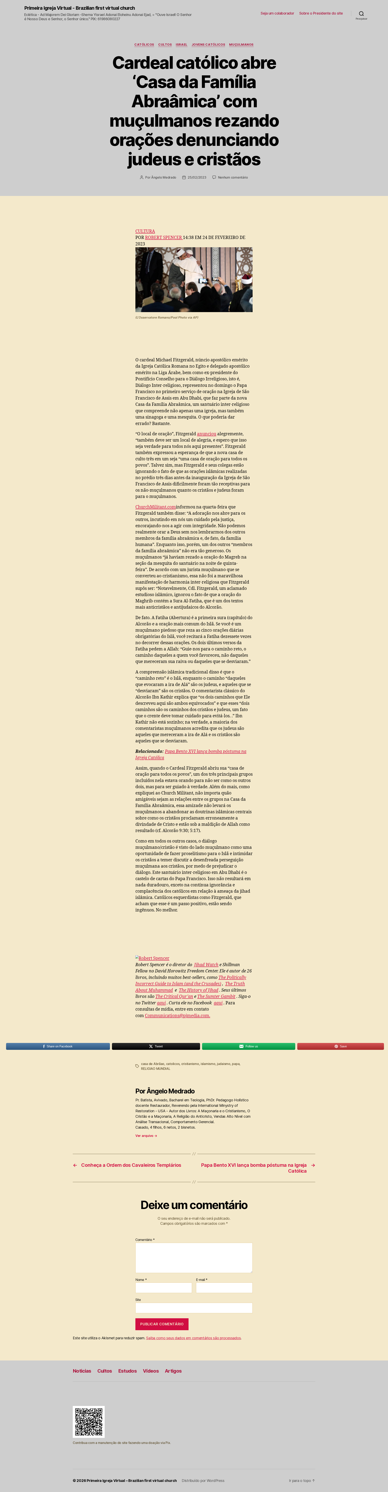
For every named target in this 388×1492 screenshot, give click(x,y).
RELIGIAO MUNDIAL (155, 1069)
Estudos (127, 1371)
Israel (181, 44)
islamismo (208, 1064)
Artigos (173, 1371)
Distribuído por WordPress (203, 1480)
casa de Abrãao (152, 1064)
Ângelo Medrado (163, 177)
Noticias (82, 1371)
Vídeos (151, 1371)
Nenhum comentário (233, 177)
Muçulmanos (241, 44)
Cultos (165, 44)
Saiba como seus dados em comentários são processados (193, 1338)
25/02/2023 (197, 177)
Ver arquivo (146, 1136)
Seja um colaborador (277, 13)
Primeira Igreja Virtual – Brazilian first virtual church (132, 1480)
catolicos (173, 1064)
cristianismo (190, 1064)
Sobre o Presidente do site (321, 13)
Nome (141, 1280)
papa (235, 1064)
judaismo (223, 1064)
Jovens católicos (208, 44)
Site (138, 1300)
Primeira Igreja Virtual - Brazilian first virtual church (79, 8)
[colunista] (194, 958)
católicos (144, 44)
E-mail (202, 1280)
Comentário (145, 1240)
